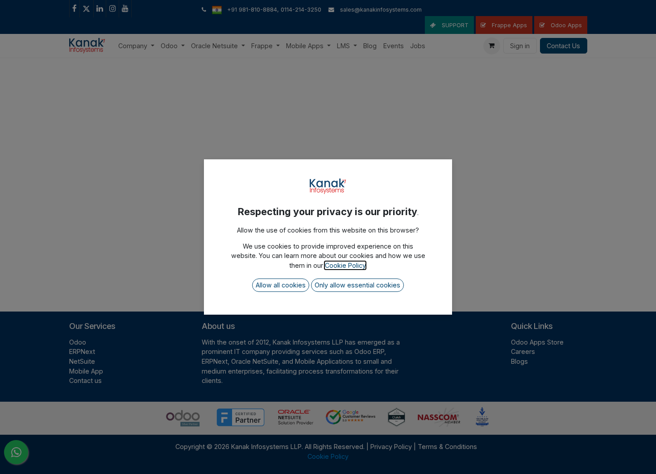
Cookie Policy (345, 265)
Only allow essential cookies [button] (357, 285)
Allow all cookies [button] (281, 285)
